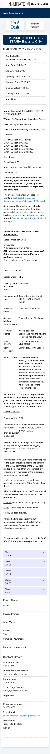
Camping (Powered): (13, 638)
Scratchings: (9, 679)
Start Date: (10, 65)
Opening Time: (12, 82)
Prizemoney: (9, 720)
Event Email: (9, 712)
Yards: (6, 605)
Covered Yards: (11, 614)
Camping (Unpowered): (14, 647)
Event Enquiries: (11, 662)
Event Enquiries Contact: (15, 670)
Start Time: (11, 99)
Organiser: (8, 695)
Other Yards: (9, 622)
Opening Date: (12, 76)
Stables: (7, 630)
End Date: (10, 71)
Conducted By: (12, 56)
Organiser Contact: (12, 704)
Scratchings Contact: (13, 687)
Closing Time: (12, 93)
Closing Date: (12, 88)
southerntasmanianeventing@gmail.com (22, 716)
